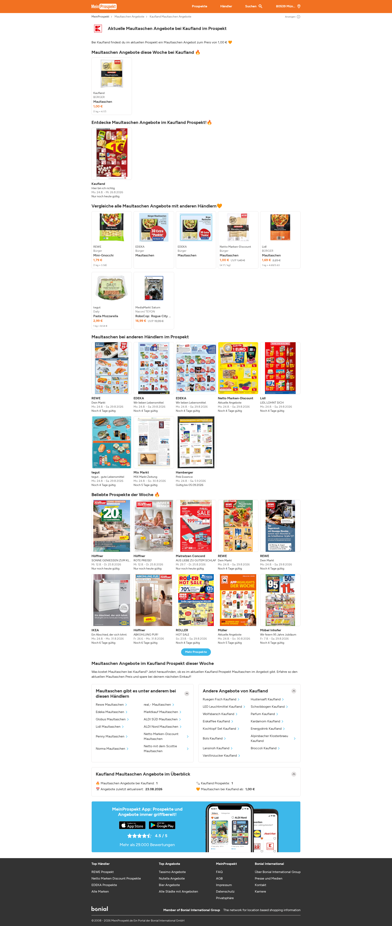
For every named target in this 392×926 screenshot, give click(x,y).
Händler (226, 6)
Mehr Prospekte (196, 652)
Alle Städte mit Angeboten (178, 891)
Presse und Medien (268, 878)
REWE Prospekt (102, 872)
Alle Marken (100, 891)
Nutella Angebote (172, 878)
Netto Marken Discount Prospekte (116, 878)
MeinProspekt (100, 16)
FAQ (219, 872)
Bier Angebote (169, 885)
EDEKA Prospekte (104, 885)
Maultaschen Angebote (129, 16)
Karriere (260, 891)
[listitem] (111, 86)
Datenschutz (225, 891)
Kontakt (260, 885)
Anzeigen (290, 16)
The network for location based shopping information (262, 910)
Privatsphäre (225, 898)
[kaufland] (98, 28)
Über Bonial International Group (278, 872)
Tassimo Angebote (172, 872)
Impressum (224, 885)
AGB (219, 878)
